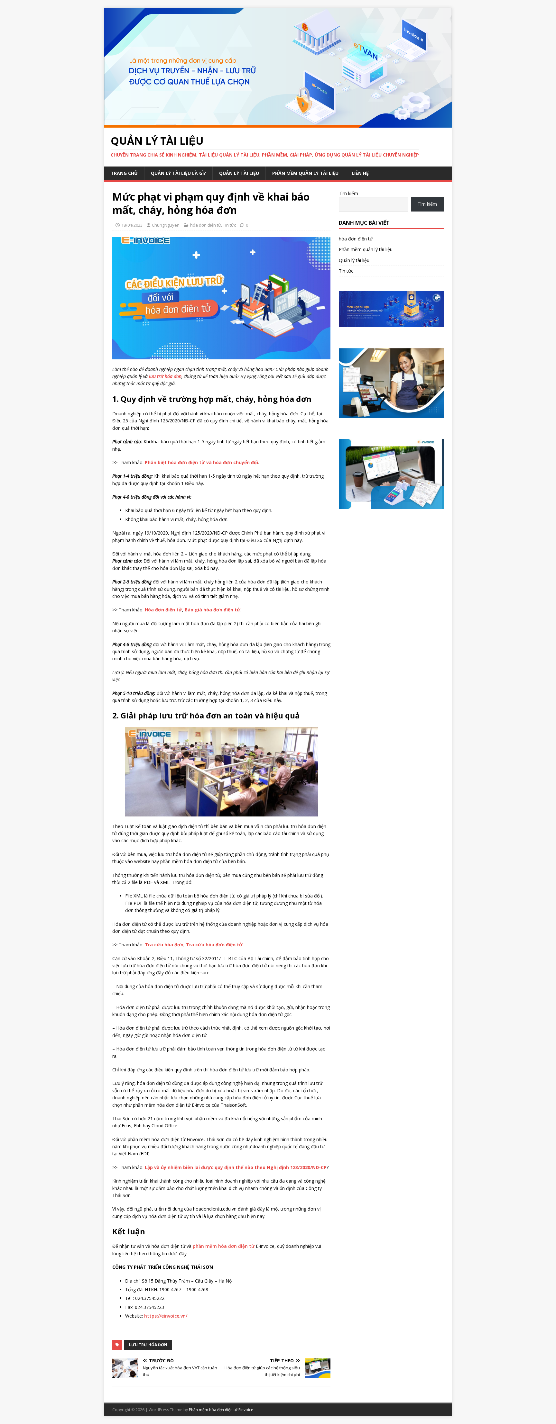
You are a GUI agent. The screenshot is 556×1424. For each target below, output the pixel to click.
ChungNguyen (166, 225)
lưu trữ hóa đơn (148, 1344)
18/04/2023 (132, 225)
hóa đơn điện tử (205, 225)
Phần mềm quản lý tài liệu (305, 173)
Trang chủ (124, 173)
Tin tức (229, 225)
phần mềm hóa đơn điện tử (224, 1246)
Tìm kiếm (348, 193)
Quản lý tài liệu (239, 173)
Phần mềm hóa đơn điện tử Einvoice (221, 1409)
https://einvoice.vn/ (165, 1316)
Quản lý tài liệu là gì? (178, 173)
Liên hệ (360, 173)
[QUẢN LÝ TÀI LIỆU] (278, 124)
